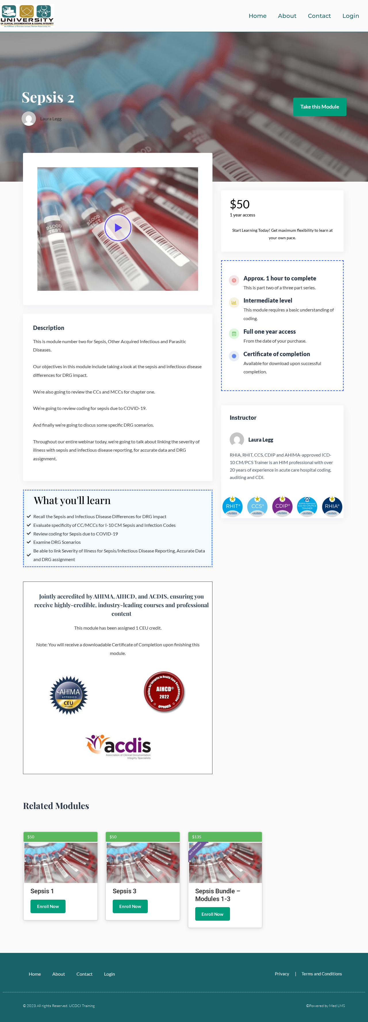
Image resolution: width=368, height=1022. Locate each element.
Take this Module (319, 106)
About (287, 15)
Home (258, 15)
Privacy (282, 973)
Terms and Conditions (322, 973)
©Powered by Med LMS (325, 1005)
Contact (319, 15)
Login (350, 15)
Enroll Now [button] (48, 906)
